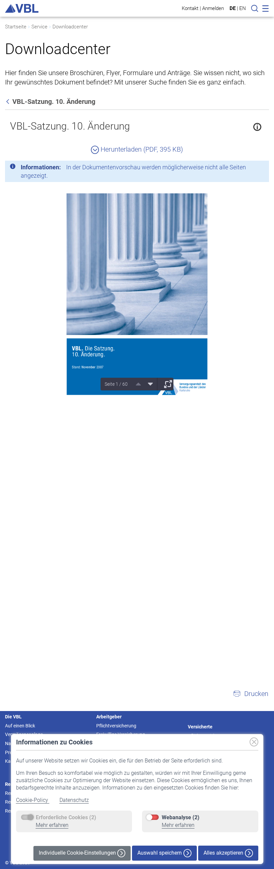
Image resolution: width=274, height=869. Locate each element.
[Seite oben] (136, 384)
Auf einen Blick (20, 725)
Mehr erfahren (52, 825)
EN (242, 8)
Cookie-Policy (32, 800)
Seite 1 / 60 (116, 384)
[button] (250, 693)
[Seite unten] (148, 384)
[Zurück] (8, 101)
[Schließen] (245, 168)
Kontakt (190, 8)
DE (233, 8)
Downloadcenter (70, 27)
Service (39, 27)
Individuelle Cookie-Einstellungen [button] (78, 853)
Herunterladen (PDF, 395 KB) (141, 149)
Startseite (15, 27)
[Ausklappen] (165, 384)
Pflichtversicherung (116, 725)
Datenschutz (74, 800)
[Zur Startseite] (21, 8)
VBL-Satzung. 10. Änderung (70, 126)
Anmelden (213, 8)
